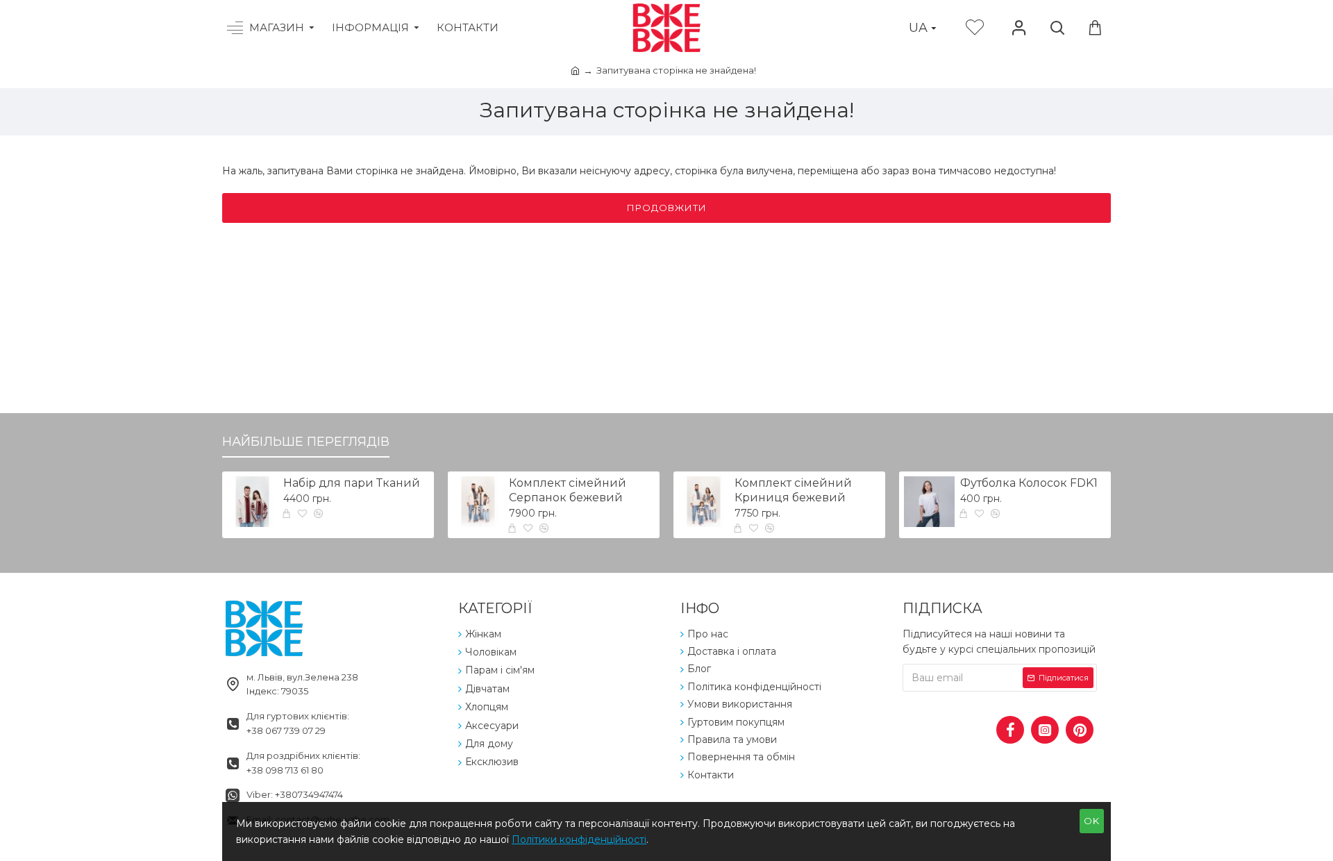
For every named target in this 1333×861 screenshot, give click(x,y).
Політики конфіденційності (579, 839)
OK (1092, 820)
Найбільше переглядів (305, 441)
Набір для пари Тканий (351, 483)
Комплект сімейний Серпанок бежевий (567, 490)
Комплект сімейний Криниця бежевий (793, 490)
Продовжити (667, 207)
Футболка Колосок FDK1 (1029, 483)
